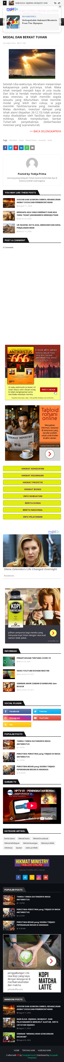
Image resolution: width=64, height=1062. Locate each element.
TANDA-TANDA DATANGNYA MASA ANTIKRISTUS (33, 742)
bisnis (21, 140)
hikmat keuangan (30, 843)
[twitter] (47, 711)
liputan (19, 848)
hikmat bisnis (31, 140)
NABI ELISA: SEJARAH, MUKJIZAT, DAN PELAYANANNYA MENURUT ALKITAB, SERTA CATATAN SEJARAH (37, 1022)
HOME (16, 1050)
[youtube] (47, 718)
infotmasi (8, 848)
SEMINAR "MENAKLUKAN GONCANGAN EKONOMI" (35, 1035)
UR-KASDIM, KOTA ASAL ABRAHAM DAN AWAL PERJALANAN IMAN (39, 226)
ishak (49, 140)
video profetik (32, 848)
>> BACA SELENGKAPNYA (45, 131)
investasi (42, 140)
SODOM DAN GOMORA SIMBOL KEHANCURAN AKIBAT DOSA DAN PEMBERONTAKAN (38, 201)
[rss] (17, 724)
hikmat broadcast (40, 838)
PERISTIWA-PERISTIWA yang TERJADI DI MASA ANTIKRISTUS (38, 755)
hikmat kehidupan (11, 843)
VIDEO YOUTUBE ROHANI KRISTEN (33, 670)
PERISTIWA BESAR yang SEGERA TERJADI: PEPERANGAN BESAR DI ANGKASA (36, 768)
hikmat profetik (47, 843)
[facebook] (17, 711)
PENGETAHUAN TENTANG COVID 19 (33, 658)
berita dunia (9, 838)
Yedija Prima (10, 43)
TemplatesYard (28, 1055)
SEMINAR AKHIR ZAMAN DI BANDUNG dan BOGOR (37, 685)
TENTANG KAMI (28, 1050)
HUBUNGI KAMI (44, 1050)
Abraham (13, 140)
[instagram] (17, 718)
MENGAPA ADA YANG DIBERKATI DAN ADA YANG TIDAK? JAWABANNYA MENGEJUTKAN (37, 214)
